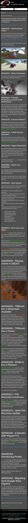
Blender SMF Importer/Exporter (17, 241)
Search (13, 9)
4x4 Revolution (9, 274)
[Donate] (11, 518)
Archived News (5, 506)
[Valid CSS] (11, 519)
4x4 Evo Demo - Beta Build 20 (9, 128)
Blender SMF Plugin (13, 442)
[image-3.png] (14, 87)
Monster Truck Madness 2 (7, 368)
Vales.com (5, 350)
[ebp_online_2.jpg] (14, 290)
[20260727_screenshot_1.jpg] (14, 53)
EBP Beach (10, 253)
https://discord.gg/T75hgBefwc (10, 25)
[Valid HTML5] (23, 518)
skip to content (24, 1)
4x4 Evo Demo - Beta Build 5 (8, 142)
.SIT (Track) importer (8, 38)
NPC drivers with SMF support (15, 40)
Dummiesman (4, 233)
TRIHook (20, 334)
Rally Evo (15, 159)
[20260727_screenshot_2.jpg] (14, 64)
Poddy (22, 234)
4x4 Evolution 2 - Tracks (7, 400)
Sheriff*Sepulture (5, 249)
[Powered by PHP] (17, 518)
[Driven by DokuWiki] (17, 519)
